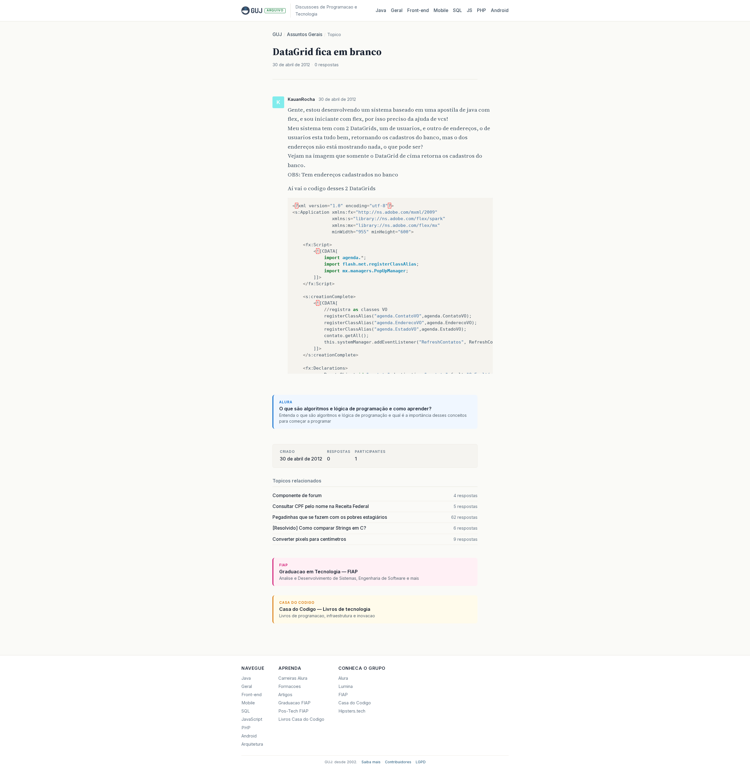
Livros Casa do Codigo (301, 719)
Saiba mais (371, 762)
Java (381, 10)
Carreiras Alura (292, 678)
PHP (481, 10)
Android (500, 10)
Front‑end (418, 10)
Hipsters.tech (351, 711)
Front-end (251, 694)
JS (469, 10)
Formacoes (289, 686)
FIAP (343, 694)
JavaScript (251, 719)
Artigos (285, 694)
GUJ (277, 34)
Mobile (441, 10)
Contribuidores (398, 762)
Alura (343, 678)
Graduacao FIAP (294, 703)
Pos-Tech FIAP (293, 711)
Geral (397, 10)
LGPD (421, 762)
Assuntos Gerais (304, 34)
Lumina (345, 686)
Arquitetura (252, 744)
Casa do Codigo (354, 703)
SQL (457, 10)
